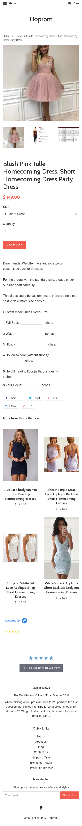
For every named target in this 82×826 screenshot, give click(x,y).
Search (41, 736)
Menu (12, 3)
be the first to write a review (41, 668)
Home (6, 36)
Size (6, 206)
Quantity (9, 223)
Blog (41, 747)
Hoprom (41, 19)
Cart (76, 3)
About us (41, 741)
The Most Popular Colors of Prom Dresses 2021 (41, 695)
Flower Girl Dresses (41, 768)
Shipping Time (41, 757)
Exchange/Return (41, 762)
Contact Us (41, 752)
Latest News (41, 688)
